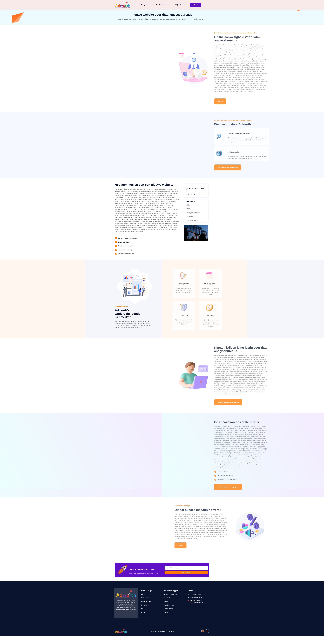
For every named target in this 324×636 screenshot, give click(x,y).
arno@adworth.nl (196, 597)
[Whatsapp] (207, 631)
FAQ (176, 5)
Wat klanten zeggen (171, 591)
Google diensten (146, 5)
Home (137, 5)
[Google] (203, 631)
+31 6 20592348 (190, 194)
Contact (182, 5)
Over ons (168, 5)
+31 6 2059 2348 (195, 594)
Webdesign (159, 5)
